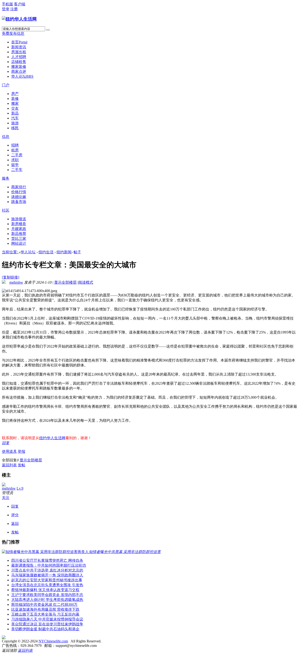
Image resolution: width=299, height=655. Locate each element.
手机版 (7, 4)
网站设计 (18, 243)
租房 (15, 150)
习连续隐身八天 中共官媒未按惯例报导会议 (47, 619)
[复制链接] (10, 277)
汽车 (15, 118)
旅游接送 (18, 219)
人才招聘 (18, 57)
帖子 (77, 252)
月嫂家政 (18, 229)
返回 (15, 524)
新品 (15, 113)
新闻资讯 (18, 47)
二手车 (16, 170)
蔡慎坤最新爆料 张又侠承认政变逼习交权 (45, 590)
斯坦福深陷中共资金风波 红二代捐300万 (44, 604)
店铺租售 (18, 62)
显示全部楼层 (65, 282)
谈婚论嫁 (18, 197)
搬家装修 (18, 67)
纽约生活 (46, 252)
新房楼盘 (18, 224)
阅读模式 (85, 282)
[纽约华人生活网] (19, 19)
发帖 (21, 465)
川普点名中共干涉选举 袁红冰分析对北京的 (47, 570)
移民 (15, 128)
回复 (5, 443)
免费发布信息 (13, 33)
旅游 (15, 123)
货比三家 (18, 238)
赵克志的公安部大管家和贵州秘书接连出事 (46, 580)
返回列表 (9, 465)
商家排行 (18, 187)
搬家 (15, 103)
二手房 (16, 155)
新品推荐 (18, 234)
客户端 (19, 4)
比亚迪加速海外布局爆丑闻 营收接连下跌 (45, 609)
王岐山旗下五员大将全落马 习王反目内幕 (45, 614)
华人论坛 (22, 76)
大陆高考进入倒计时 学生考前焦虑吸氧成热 (47, 600)
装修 (15, 99)
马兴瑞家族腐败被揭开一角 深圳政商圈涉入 (47, 575)
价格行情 (18, 192)
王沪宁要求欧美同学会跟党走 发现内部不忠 (47, 595)
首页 (19, 42)
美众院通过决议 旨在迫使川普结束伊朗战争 (47, 624)
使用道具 (9, 451)
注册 (14, 9)
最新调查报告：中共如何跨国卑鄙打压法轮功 (48, 565)
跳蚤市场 (18, 202)
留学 (15, 165)
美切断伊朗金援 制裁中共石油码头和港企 (45, 629)
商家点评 (18, 71)
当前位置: (10, 252)
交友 (15, 108)
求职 (15, 160)
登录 (5, 9)
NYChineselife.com (53, 641)
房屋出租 (18, 52)
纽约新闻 (64, 252)
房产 (15, 94)
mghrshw (16, 282)
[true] (48, 30)
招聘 (15, 145)
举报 (21, 451)
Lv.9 (20, 488)
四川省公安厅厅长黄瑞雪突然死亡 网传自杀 (47, 560)
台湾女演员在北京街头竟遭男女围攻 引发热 (47, 585)
